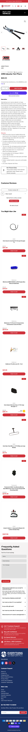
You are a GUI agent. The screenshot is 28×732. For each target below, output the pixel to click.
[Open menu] (25, 6)
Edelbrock (14, 362)
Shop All (3, 691)
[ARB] (6, 58)
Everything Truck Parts (15, 730)
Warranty (3, 133)
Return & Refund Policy (7, 677)
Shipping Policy (5, 675)
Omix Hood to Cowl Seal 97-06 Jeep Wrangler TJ (14, 241)
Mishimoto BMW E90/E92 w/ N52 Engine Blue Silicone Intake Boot (14, 282)
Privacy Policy (4, 678)
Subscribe (23, 712)
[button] (18, 6)
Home (2, 689)
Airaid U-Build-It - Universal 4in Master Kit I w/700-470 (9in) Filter (14, 528)
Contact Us (4, 673)
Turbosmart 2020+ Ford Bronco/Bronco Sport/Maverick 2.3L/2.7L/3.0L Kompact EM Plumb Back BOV (14, 488)
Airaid (14, 526)
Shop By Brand (5, 693)
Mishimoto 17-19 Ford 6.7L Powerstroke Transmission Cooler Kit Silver (14, 323)
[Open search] (2, 193)
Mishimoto (14, 280)
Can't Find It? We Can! (6, 700)
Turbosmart (14, 485)
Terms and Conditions (6, 680)
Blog (2, 698)
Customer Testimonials (7, 682)
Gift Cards (3, 697)
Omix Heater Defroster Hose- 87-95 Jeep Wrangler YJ (14, 405)
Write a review (14, 201)
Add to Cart (15, 250)
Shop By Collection (6, 695)
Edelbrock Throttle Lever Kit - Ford (14, 364)
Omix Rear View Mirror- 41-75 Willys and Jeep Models (14, 446)
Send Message (6, 581)
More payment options (14, 95)
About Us (3, 671)
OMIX (14, 239)
